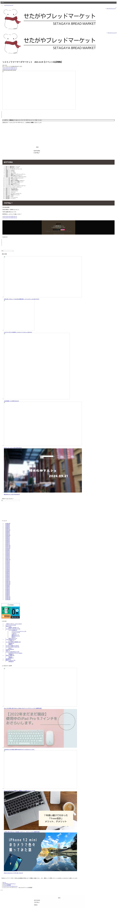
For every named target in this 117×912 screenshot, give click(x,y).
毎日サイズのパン (10, 660)
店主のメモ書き (10, 655)
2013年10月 (7, 599)
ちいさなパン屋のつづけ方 (12, 646)
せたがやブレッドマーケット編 (15, 653)
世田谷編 (11, 661)
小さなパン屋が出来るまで (12, 651)
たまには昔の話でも (11, 639)
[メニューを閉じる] (0, 1)
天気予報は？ (37, 152)
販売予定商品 (37, 150)
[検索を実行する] (54, 456)
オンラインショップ (8, 5)
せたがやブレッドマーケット (13, 628)
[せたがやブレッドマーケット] (49, 29)
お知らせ (8, 626)
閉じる (42, 457)
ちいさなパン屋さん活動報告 (13, 641)
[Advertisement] (39, 132)
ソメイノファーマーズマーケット (9, 67)
